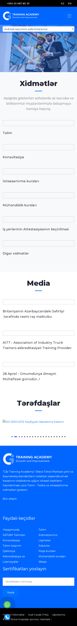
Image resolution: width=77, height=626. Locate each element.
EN (69, 3)
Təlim (42, 529)
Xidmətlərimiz (47, 535)
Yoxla (10, 592)
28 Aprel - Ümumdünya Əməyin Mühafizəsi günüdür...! (29, 376)
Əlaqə (42, 561)
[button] (12, 436)
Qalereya (9, 551)
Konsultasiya (11, 540)
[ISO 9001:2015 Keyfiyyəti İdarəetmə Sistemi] (38, 422)
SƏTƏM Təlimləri (14, 535)
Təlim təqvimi (12, 545)
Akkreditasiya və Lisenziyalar (14, 559)
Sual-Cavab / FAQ (38, 614)
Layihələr (44, 540)
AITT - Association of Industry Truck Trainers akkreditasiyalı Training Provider (37, 345)
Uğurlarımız (58, 614)
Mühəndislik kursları (52, 556)
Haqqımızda (11, 529)
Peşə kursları (47, 551)
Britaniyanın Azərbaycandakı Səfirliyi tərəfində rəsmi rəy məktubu (33, 314)
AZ (62, 3)
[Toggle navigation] (69, 15)
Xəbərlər (44, 545)
